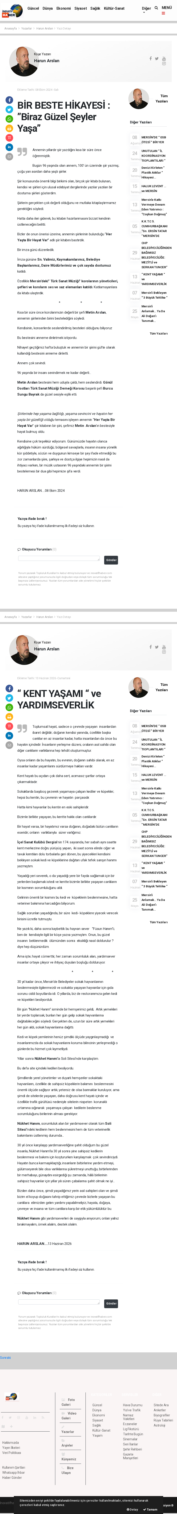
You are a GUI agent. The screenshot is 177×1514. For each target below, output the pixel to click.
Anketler (160, 1410)
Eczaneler (130, 1424)
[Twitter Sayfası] (12, 1417)
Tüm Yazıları (159, 333)
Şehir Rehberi (132, 1449)
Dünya (48, 8)
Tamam (151, 1509)
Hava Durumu (132, 1405)
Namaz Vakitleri (128, 1417)
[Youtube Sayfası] (28, 1417)
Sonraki (5, 1358)
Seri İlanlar (130, 1444)
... (35, 68)
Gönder (111, 560)
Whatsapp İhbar (13, 1472)
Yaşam (97, 1435)
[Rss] (45, 1417)
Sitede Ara (161, 1405)
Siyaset (80, 8)
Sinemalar (130, 1439)
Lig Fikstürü (131, 1429)
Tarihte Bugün (133, 1434)
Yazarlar (26, 28)
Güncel (33, 8)
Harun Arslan (44, 28)
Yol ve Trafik (132, 1410)
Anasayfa (10, 28)
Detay (133, 1509)
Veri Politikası (11, 1453)
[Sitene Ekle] (13, 1426)
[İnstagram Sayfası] (20, 1417)
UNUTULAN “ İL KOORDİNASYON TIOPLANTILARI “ (154, 155)
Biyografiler (162, 1415)
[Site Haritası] (5, 1426)
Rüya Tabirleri (163, 1420)
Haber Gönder (12, 1477)
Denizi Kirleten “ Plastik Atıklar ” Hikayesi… (153, 172)
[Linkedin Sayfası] (36, 1417)
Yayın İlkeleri (11, 1448)
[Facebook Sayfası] (4, 1417)
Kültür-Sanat (114, 8)
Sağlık (95, 8)
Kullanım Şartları (13, 1467)
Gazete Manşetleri (130, 1456)
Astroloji (159, 1425)
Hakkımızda (10, 1442)
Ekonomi (63, 8)
